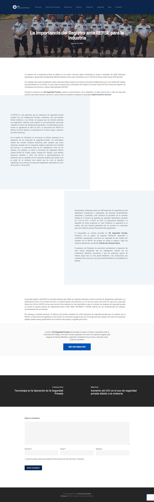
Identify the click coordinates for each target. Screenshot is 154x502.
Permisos (64, 496)
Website (99, 449)
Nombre (28, 449)
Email (62, 449)
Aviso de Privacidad (84, 494)
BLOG (77, 26)
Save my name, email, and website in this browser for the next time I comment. (55, 459)
